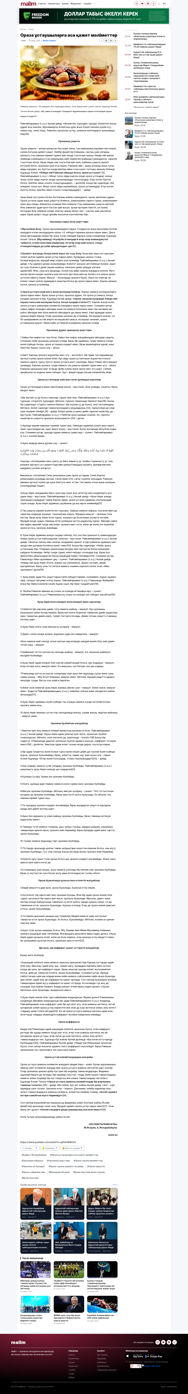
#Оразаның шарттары (58, 1160)
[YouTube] (142, 3)
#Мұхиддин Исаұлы (59, 1172)
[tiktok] (153, 3)
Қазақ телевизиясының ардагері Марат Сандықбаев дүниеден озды (149, 65)
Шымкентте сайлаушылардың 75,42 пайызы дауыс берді (149, 45)
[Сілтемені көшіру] (102, 41)
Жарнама (101, 1358)
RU (164, 3)
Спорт (31, 29)
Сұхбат (72, 1370)
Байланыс (102, 1362)
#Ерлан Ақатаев (30, 1178)
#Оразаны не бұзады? (33, 1166)
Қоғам (65, 3)
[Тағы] (95, 3)
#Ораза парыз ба (96, 1166)
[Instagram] (136, 3)
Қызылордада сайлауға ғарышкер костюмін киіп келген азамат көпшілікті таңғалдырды (147, 77)
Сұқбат (88, 3)
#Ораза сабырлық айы (33, 1172)
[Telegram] (106, 41)
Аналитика (54, 3)
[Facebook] (148, 3)
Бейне (71, 1377)
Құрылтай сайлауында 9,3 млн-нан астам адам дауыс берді (148, 55)
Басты (23, 29)
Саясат (42, 3)
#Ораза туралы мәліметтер (88, 1160)
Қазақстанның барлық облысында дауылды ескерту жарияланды (149, 36)
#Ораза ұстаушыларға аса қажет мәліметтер (74, 1155)
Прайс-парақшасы (169, 1386)
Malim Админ (49, 40)
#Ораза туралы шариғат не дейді (66, 1166)
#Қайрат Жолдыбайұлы (34, 1155)
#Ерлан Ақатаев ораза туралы (89, 1172)
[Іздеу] (158, 3)
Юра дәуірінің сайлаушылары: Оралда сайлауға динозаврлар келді (149, 99)
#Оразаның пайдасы (32, 1160)
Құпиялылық (103, 1366)
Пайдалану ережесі (106, 1370)
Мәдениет (76, 3)
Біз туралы (102, 1355)
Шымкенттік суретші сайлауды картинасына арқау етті (149, 89)
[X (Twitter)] (115, 41)
